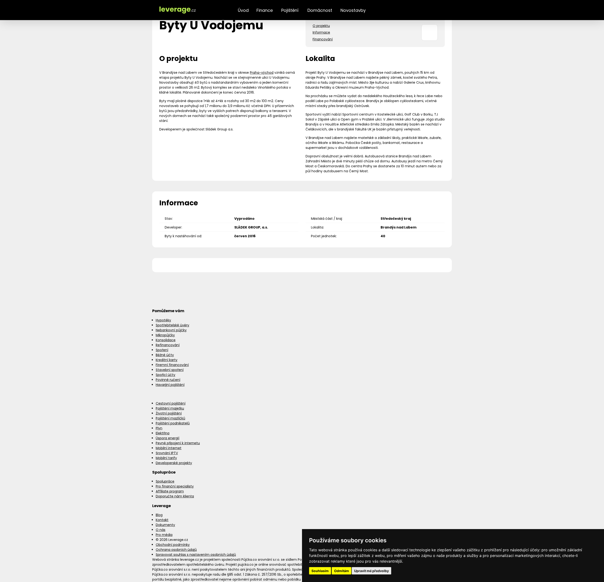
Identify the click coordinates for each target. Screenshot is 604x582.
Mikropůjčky (165, 335)
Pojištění (289, 10)
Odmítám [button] (341, 571)
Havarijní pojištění (170, 384)
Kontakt (162, 519)
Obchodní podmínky (173, 544)
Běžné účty (165, 355)
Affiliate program (170, 491)
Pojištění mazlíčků (170, 418)
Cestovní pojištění (170, 403)
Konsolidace (166, 340)
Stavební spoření (170, 369)
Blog (159, 515)
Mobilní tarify (166, 458)
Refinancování (168, 345)
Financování (323, 39)
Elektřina (162, 433)
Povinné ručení (168, 379)
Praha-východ (261, 72)
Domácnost (319, 10)
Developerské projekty (174, 463)
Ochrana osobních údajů (176, 549)
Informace (321, 32)
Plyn (159, 428)
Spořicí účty (165, 374)
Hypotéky (163, 320)
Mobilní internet (168, 448)
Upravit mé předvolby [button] (371, 571)
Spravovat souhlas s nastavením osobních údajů (196, 554)
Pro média (164, 534)
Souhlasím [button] (320, 571)
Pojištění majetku (170, 408)
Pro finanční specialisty (175, 486)
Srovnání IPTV (167, 453)
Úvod (243, 10)
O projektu (321, 25)
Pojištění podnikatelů (173, 423)
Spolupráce (165, 481)
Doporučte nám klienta (175, 496)
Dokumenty (165, 524)
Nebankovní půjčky (171, 330)
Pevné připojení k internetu (178, 443)
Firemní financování (172, 364)
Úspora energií (167, 438)
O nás (160, 529)
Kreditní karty (166, 360)
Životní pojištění (169, 413)
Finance (264, 10)
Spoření (162, 350)
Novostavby (353, 10)
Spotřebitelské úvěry (172, 325)
